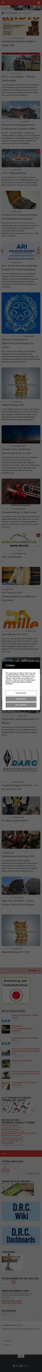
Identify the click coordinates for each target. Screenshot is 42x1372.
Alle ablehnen (21, 699)
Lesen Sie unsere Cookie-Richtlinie (19, 682)
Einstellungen (21, 693)
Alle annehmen (21, 705)
